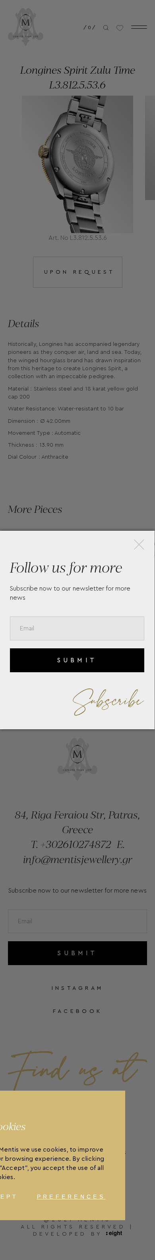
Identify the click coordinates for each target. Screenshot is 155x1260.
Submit (77, 660)
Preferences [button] (71, 1196)
